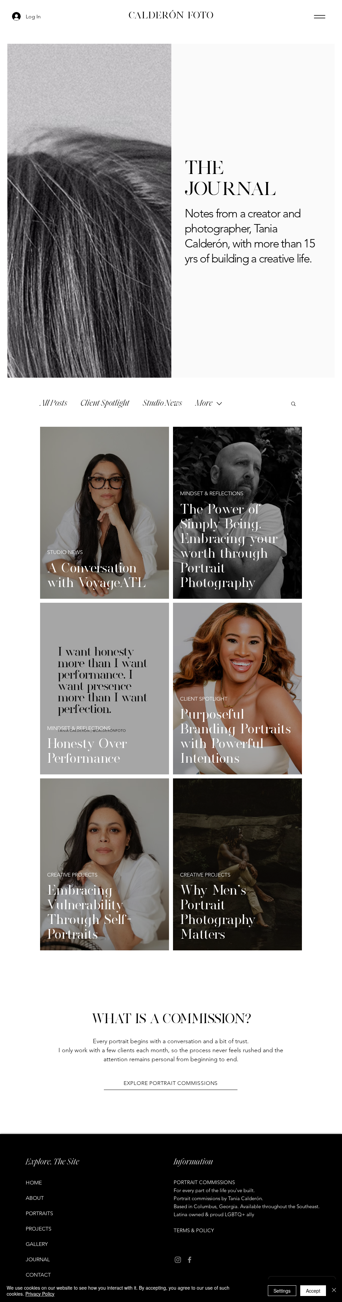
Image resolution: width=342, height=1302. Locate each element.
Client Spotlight (104, 403)
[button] (293, 404)
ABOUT (35, 1198)
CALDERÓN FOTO (171, 15)
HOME (34, 1182)
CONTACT (38, 1275)
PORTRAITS (39, 1213)
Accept (313, 1290)
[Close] (334, 1291)
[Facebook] (189, 1260)
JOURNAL (38, 1259)
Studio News (162, 403)
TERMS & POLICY (194, 1230)
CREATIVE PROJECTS (72, 875)
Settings (282, 1290)
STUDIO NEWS (65, 552)
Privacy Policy (39, 1293)
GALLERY (37, 1244)
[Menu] (319, 16)
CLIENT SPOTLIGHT (203, 699)
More (203, 403)
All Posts (53, 403)
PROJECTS (38, 1229)
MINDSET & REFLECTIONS (211, 493)
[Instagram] (178, 1260)
